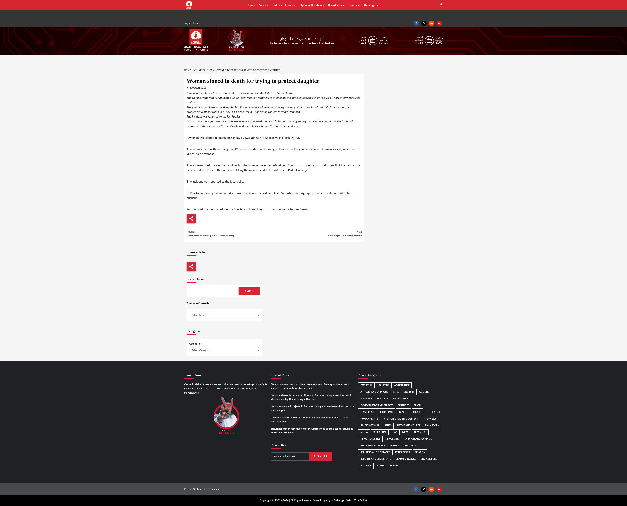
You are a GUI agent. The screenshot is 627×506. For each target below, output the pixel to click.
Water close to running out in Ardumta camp (210, 233)
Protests (410, 446)
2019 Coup (366, 385)
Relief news (402, 452)
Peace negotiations (372, 446)
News (262, 5)
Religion (420, 452)
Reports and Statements (375, 459)
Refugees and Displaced (375, 452)
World (380, 466)
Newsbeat (420, 432)
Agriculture (402, 385)
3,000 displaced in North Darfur (345, 233)
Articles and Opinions (374, 392)
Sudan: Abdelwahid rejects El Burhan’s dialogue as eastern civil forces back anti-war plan (312, 408)
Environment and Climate (376, 405)
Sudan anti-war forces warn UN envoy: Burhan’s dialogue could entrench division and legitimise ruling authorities (311, 397)
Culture (424, 392)
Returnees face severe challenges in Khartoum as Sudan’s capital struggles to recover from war (312, 431)
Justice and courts (408, 425)
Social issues (429, 459)
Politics (277, 5)
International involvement (400, 419)
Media (364, 432)
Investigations (369, 425)
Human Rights (369, 419)
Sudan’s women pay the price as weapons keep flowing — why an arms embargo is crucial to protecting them (310, 386)
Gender (403, 412)
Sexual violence (406, 459)
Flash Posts (367, 412)
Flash (417, 405)
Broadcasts (335, 5)
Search (249, 290)
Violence (365, 466)
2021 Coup (383, 385)
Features (403, 405)
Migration (379, 432)
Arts (396, 392)
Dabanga (369, 5)
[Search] (441, 4)
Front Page (387, 412)
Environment (401, 399)
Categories (195, 343)
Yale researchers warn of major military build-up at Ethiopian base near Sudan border (311, 419)
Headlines (419, 412)
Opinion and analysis (418, 439)
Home (252, 5)
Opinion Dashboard (312, 5)
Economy (366, 399)
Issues (289, 5)
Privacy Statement (194, 489)
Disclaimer (215, 489)
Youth (394, 466)
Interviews (430, 419)
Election (382, 399)
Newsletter (392, 439)
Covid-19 (409, 392)
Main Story (432, 425)
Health (435, 412)
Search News (195, 279)
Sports (353, 5)
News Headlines (370, 439)
